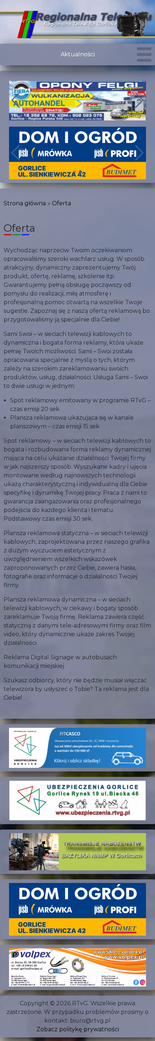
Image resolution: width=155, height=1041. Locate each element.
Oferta (61, 203)
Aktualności (78, 54)
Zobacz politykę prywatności (77, 1029)
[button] (68, 119)
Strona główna (25, 203)
